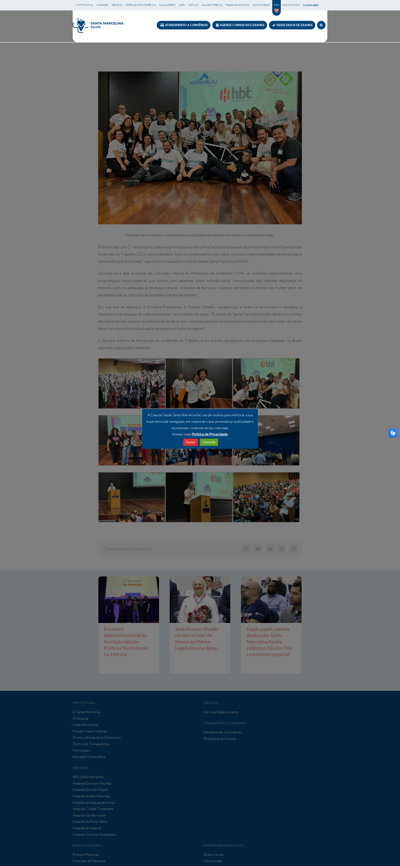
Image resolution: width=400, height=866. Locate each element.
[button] (321, 25)
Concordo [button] (209, 442)
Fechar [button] (190, 442)
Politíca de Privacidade (210, 434)
